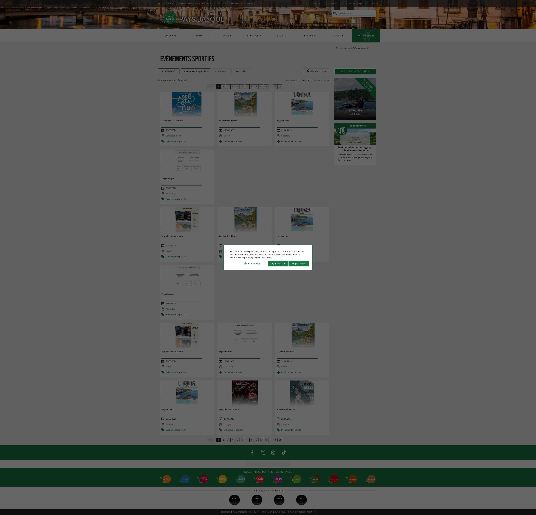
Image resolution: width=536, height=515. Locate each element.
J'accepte (300, 263)
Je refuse (280, 263)
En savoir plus (256, 263)
